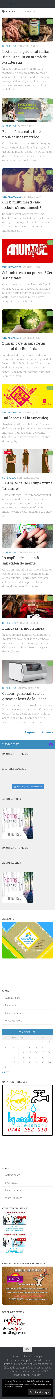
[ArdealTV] (27, 957)
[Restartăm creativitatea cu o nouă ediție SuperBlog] (27, 110)
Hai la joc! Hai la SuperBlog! (25, 418)
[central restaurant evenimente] (27, 1303)
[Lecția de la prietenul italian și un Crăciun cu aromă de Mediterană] (27, 30)
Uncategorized (12, 196)
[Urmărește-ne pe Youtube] (41, 744)
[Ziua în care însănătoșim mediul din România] (27, 321)
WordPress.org (13, 1020)
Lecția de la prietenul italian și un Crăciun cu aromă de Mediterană (26, 57)
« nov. (5, 1072)
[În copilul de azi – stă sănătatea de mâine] (27, 536)
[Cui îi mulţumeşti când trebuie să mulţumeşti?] (27, 180)
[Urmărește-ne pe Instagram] (36, 744)
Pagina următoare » (38, 732)
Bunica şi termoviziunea (23, 628)
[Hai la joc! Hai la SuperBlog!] (27, 396)
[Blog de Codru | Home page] (16, 3)
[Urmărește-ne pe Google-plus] (46, 744)
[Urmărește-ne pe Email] (51, 744)
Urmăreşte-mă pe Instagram (29, 786)
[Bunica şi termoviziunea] (27, 606)
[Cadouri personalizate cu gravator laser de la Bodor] (27, 672)
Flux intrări (11, 1005)
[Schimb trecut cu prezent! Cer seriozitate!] (27, 251)
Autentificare (12, 997)
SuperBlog (9, 46)
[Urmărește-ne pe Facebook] (31, 744)
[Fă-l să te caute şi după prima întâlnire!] (27, 461)
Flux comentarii (14, 1013)
